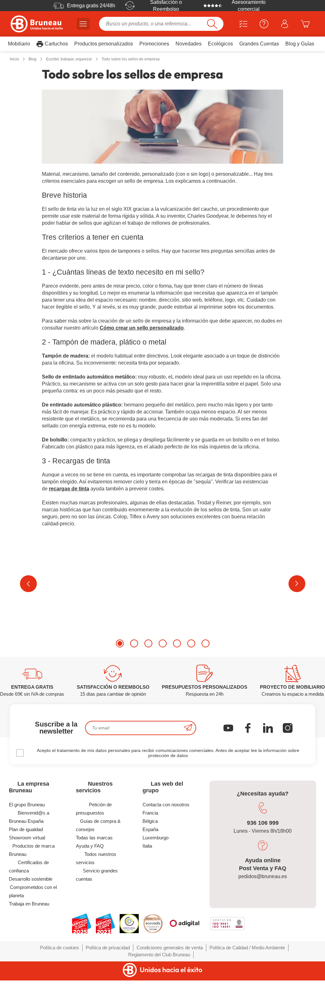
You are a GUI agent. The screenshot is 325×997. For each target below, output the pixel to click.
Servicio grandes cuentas (97, 875)
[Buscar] (212, 23)
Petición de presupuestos (94, 809)
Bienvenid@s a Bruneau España (29, 817)
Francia (150, 813)
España (150, 829)
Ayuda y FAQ (90, 846)
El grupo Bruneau (27, 804)
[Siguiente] (297, 583)
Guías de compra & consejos (98, 825)
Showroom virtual (27, 837)
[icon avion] (188, 728)
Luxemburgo (156, 837)
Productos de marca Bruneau (31, 850)
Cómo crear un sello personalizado (142, 328)
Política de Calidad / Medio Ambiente (247, 947)
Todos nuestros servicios (96, 858)
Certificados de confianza (29, 866)
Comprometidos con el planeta (33, 891)
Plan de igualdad (26, 829)
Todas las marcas (94, 837)
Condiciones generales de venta (169, 947)
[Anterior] (28, 583)
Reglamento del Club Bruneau (159, 954)
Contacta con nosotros (166, 804)
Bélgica (150, 821)
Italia (147, 846)
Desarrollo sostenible (30, 879)
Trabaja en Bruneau (29, 903)
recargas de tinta (69, 488)
